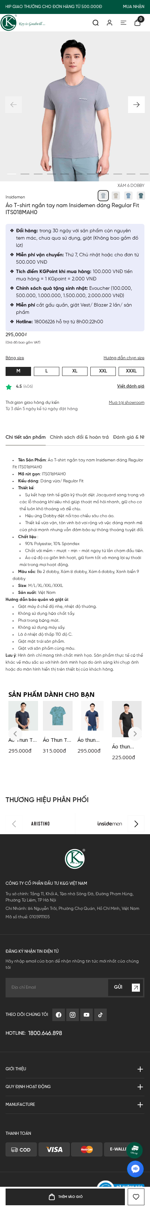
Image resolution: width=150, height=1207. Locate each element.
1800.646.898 (45, 1033)
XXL (103, 371)
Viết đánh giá (130, 386)
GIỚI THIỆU (16, 1069)
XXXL (131, 371)
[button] (136, 104)
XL (74, 371)
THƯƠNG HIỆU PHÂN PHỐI (47, 800)
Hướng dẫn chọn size (124, 358)
